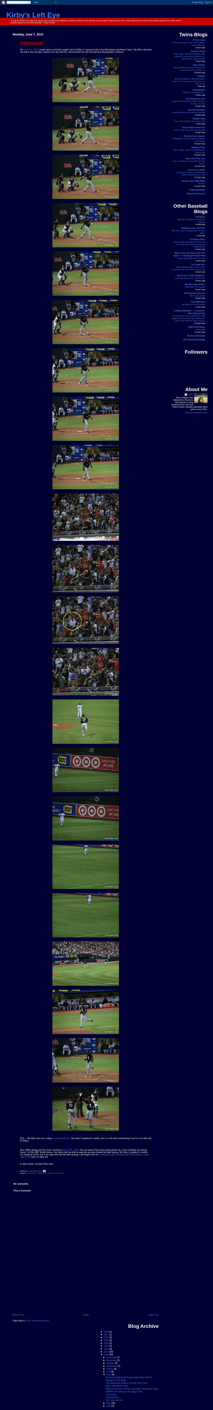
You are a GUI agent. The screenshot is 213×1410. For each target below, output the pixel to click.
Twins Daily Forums (196, 194)
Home (86, 1315)
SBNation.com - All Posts (193, 228)
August (110, 1369)
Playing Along (112, 1397)
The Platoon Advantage (194, 339)
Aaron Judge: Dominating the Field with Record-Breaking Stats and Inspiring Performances (189, 244)
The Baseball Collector (194, 293)
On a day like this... (115, 1400)
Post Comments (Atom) (37, 1321)
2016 (106, 1337)
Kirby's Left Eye (33, 15)
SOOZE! (201, 76)
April (108, 1406)
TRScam (201, 184)
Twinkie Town (199, 119)
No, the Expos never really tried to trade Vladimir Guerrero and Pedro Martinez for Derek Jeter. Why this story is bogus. (188, 318)
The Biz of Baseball (196, 336)
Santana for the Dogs (116, 1380)
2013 (106, 1346)
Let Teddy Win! (198, 264)
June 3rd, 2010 (30, 50)
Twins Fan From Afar (195, 158)
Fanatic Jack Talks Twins (193, 181)
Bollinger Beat (198, 147)
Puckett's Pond (198, 51)
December (111, 1357)
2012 (106, 1349)
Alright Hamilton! (197, 190)
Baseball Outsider (196, 110)
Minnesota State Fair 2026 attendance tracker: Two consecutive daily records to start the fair (188, 81)
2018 (106, 1332)
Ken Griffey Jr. (31, 1173)
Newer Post (18, 1315)
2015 (106, 1340)
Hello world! (200, 330)
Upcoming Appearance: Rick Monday (190, 278)
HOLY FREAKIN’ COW (117, 1386)
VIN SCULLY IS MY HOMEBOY (191, 275)
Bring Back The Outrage (195, 287)
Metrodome (42, 1173)
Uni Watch (200, 217)
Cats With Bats (198, 302)
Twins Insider (199, 65)
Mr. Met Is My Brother (195, 284)
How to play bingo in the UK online (191, 258)
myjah (190, 394)
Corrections (111, 1394)
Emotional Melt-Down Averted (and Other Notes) (129, 1377)
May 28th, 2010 (70, 1150)
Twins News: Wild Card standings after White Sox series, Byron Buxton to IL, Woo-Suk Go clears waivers (189, 56)
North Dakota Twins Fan (194, 127)
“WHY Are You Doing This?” (194, 92)
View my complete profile (196, 412)
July (108, 1372)
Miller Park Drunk (197, 327)
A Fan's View (199, 40)
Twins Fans (59, 1173)
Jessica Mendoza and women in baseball (188, 112)
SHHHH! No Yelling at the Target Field (124, 1392)
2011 (106, 1352)
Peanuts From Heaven (194, 136)
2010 (106, 1354)
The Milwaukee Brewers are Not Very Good (126, 1383)
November (111, 1360)
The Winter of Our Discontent (193, 304)
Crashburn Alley (197, 239)
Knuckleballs (199, 90)
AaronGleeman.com (195, 99)
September (112, 1366)
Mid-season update (197, 296)
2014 (106, 1343)
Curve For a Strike (196, 170)
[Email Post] (44, 1171)
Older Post (153, 1315)
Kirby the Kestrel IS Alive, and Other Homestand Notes (132, 1389)
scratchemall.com (61, 1138)
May (108, 1403)
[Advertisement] (86, 1288)
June (109, 1374)
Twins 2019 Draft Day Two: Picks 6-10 (189, 121)
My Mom (51, 1173)
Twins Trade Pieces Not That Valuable (189, 130)
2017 (106, 1335)
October (110, 1363)
